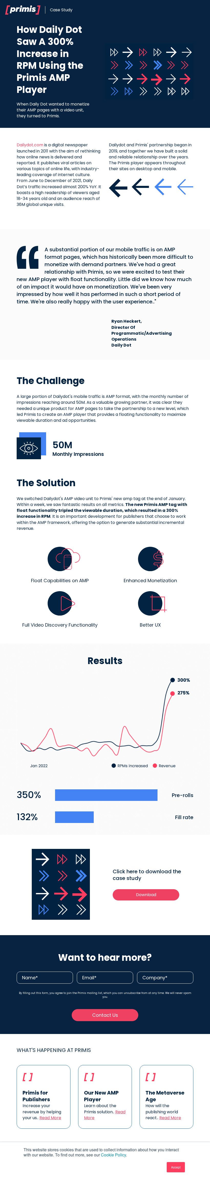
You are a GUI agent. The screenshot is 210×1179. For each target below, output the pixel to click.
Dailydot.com (30, 145)
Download (146, 895)
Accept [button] (176, 1167)
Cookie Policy (113, 1155)
